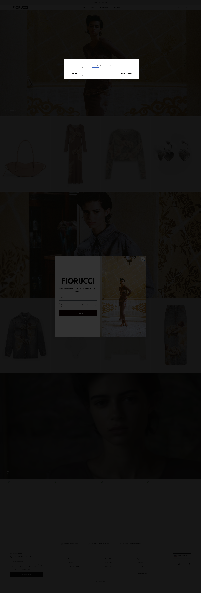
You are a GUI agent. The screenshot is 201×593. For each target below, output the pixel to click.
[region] (101, 69)
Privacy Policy (95, 67)
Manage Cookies (126, 73)
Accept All (75, 73)
